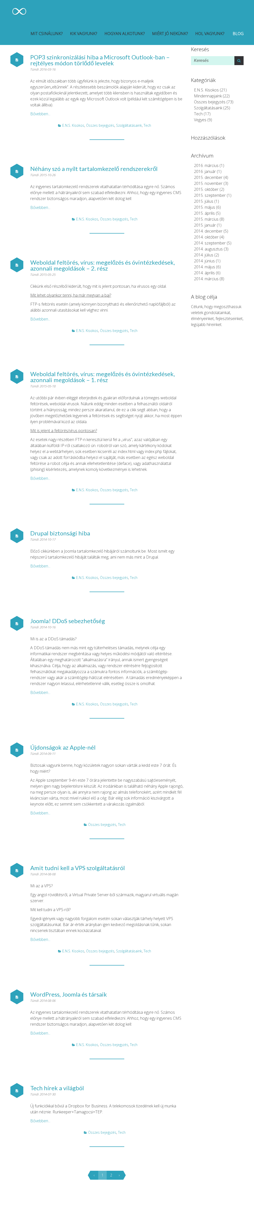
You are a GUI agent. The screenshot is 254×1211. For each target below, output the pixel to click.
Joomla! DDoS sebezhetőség (67, 620)
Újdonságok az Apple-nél (62, 747)
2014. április (204, 273)
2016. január (205, 171)
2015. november (208, 183)
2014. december (208, 231)
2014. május (204, 267)
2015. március (206, 219)
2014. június (204, 261)
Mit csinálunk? (47, 33)
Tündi (35, 69)
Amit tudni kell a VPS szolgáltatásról (77, 867)
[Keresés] (239, 60)
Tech (147, 125)
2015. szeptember (210, 195)
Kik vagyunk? (83, 33)
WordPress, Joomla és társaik (68, 994)
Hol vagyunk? (209, 33)
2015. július (203, 201)
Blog (238, 33)
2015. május (204, 207)
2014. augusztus (208, 249)
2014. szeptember (210, 243)
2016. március (206, 165)
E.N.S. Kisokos (73, 125)
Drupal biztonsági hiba (60, 533)
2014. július (203, 255)
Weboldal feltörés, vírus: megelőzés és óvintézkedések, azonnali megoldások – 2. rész (102, 265)
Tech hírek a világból (57, 1087)
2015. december (208, 177)
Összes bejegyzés (100, 125)
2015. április (204, 213)
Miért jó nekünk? (170, 33)
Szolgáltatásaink (129, 125)
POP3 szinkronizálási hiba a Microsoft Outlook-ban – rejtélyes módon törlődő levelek (100, 60)
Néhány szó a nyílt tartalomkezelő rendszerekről (94, 168)
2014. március (206, 279)
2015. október (206, 189)
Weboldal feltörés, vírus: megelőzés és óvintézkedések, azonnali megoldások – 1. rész (102, 376)
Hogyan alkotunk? (124, 33)
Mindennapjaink (208, 96)
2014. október (206, 237)
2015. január (205, 225)
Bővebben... (40, 114)
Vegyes (200, 119)
